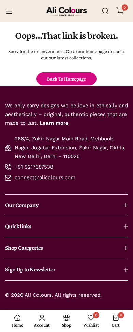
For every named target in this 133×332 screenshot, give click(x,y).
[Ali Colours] (66, 11)
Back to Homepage (66, 79)
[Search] (105, 11)
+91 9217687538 (34, 167)
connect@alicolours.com (45, 177)
